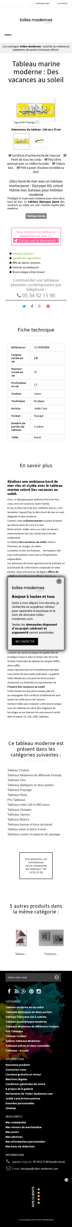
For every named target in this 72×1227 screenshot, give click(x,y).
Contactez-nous (42, 3)
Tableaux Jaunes (18, 814)
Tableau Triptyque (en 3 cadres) (26, 1017)
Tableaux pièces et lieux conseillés (28, 1045)
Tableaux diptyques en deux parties (30, 785)
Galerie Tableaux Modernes (23, 1041)
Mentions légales (16, 1079)
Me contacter (25, 641)
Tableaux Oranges (19, 809)
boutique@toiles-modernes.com (39, 1168)
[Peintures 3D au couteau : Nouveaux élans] (51, 938)
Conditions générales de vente (25, 1084)
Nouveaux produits (18, 1065)
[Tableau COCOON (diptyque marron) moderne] (20, 938)
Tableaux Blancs (18, 819)
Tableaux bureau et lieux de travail (29, 824)
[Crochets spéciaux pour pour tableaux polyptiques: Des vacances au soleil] (40, 141)
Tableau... (21, 953)
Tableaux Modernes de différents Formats (34, 775)
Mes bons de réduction (20, 1146)
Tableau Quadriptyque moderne (26, 1021)
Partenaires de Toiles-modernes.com (29, 1093)
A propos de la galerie (19, 1089)
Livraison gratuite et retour (23, 1074)
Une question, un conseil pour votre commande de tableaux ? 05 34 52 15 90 (36, 865)
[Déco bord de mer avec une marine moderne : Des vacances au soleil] (21, 141)
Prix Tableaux (16, 799)
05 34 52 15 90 (38, 295)
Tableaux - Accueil (17, 1050)
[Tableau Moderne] (36, 20)
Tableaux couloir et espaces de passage (33, 834)
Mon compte (14, 1116)
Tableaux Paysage (19, 789)
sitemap (11, 1108)
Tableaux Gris (16, 780)
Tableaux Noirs (17, 794)
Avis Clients (33, 1197)
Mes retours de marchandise (24, 1127)
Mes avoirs (12, 1132)
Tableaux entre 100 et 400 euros (28, 804)
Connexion (62, 3)
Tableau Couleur (18, 770)
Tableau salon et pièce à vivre (26, 829)
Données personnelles (20, 1103)
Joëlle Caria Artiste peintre (23, 1098)
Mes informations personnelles (25, 1141)
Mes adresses (14, 1137)
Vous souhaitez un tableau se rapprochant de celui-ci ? (37, 236)
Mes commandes (16, 1122)
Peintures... (51, 953)
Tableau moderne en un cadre (25, 1007)
